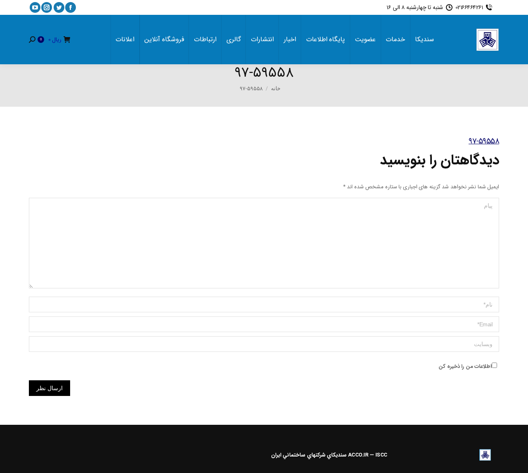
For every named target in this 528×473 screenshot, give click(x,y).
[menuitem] (424, 39)
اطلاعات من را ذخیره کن (465, 366)
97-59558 (484, 141)
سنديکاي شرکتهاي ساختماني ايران (309, 455)
